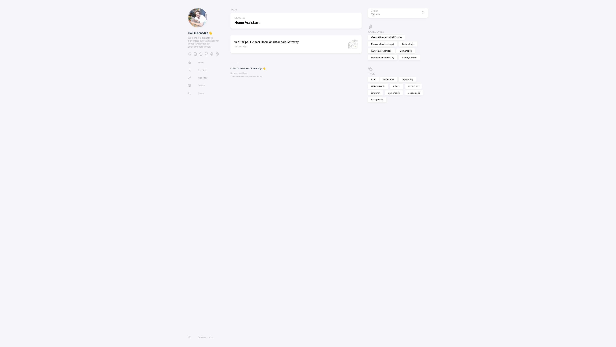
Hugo (244, 73)
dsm (373, 79)
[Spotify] (217, 54)
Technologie (408, 44)
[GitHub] (206, 54)
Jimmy (259, 76)
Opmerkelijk (406, 50)
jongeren (375, 92)
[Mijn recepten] (201, 54)
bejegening (407, 79)
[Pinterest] (212, 54)
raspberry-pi (414, 92)
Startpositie (377, 99)
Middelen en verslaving (382, 57)
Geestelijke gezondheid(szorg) (386, 37)
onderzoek (388, 79)
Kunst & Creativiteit (381, 50)
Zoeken (374, 11)
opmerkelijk (394, 92)
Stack (239, 76)
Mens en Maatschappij (382, 44)
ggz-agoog (413, 86)
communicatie (378, 86)
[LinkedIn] (190, 54)
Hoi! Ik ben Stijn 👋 (200, 33)
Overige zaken (409, 57)
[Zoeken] (423, 13)
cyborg (396, 86)
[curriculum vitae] (195, 54)
